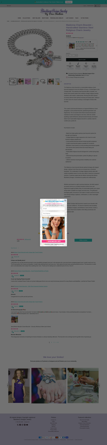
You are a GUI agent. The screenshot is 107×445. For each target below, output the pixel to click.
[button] (53, 228)
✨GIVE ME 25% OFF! (53, 241)
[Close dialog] (65, 200)
